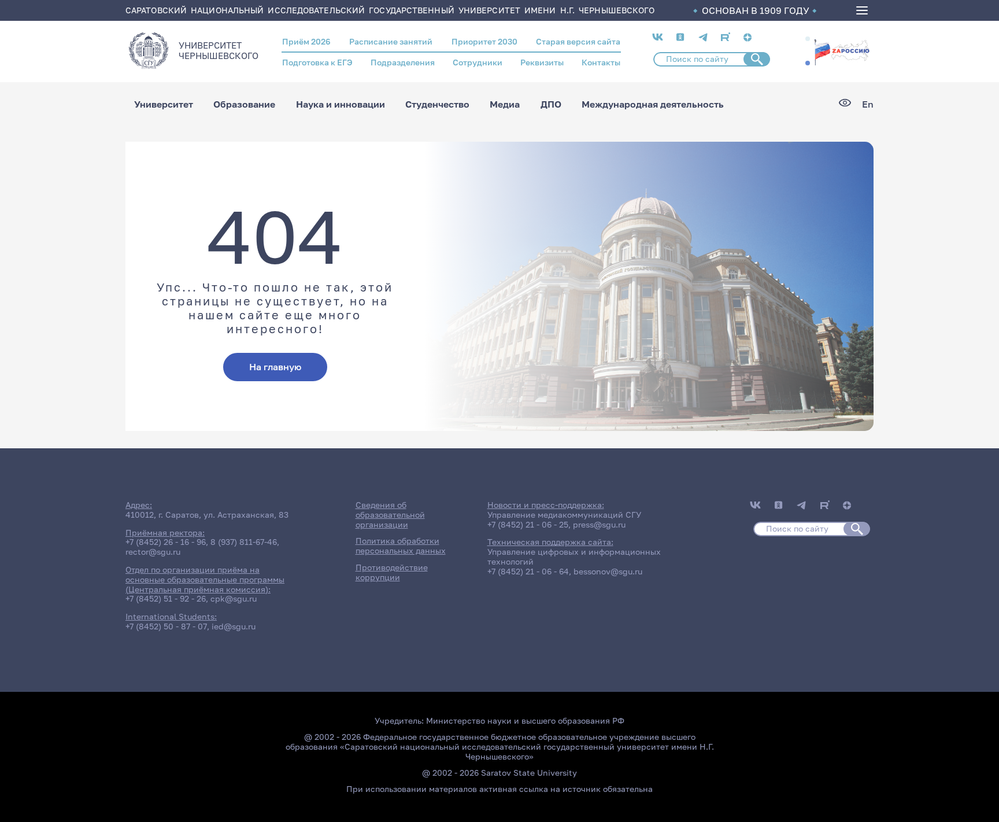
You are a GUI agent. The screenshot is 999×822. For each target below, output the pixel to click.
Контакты (601, 62)
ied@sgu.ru (234, 626)
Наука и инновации (340, 104)
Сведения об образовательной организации (390, 514)
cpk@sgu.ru (233, 598)
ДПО (551, 104)
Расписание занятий (390, 41)
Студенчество (437, 104)
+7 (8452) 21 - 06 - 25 (527, 524)
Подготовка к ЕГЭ (317, 62)
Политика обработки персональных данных (401, 545)
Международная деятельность (653, 104)
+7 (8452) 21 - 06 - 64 (528, 571)
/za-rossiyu (842, 50)
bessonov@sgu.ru (608, 571)
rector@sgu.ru (152, 551)
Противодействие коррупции (392, 572)
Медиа (505, 104)
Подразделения (403, 62)
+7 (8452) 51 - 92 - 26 (165, 598)
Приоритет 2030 (484, 41)
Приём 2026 (306, 41)
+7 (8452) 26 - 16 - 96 (165, 542)
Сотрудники (477, 62)
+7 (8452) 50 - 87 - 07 (166, 626)
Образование (244, 104)
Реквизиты (542, 62)
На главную (275, 367)
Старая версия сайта (578, 41)
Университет (163, 104)
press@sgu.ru (599, 524)
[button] (807, 38)
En (868, 104)
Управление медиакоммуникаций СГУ (564, 514)
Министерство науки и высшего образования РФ (525, 720)
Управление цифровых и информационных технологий (574, 556)
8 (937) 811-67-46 (243, 542)
